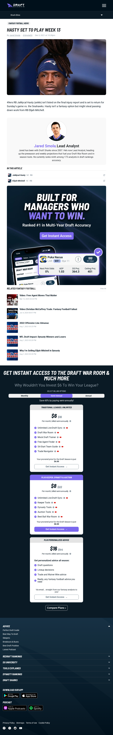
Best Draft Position (11, 646)
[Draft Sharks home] (15, 5)
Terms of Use (31, 723)
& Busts (15, 642)
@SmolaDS (27, 35)
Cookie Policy (44, 723)
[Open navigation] (104, 5)
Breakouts (7, 642)
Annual (88, 396)
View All (103, 289)
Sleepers (6, 638)
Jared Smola (15, 35)
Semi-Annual (56, 396)
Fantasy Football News (19, 23)
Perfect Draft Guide (11, 630)
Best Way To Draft (10, 634)
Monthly (24, 396)
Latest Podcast (9, 649)
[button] (67, 428)
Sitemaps (20, 723)
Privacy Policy (9, 723)
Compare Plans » (56, 607)
